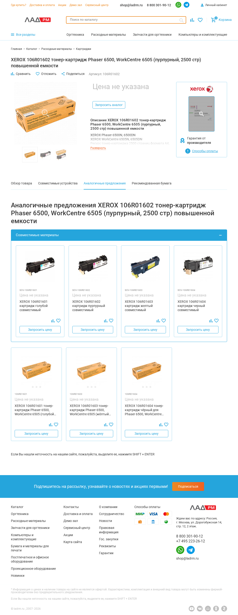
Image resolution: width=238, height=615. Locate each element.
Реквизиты (107, 546)
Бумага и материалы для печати (30, 548)
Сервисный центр (97, 5)
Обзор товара (21, 183)
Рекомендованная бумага (152, 183)
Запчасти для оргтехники (30, 528)
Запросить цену (40, 330)
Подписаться (188, 486)
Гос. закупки (108, 539)
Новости (105, 521)
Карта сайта (72, 542)
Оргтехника (20, 514)
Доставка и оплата (42, 5)
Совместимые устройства (58, 183)
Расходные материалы (28, 521)
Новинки (17, 575)
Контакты (71, 507)
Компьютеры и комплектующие (23, 537)
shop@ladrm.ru (131, 5)
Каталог (17, 507)
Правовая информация (109, 530)
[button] (17, 113)
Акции (62, 5)
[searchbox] (126, 19)
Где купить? (18, 5)
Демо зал (75, 5)
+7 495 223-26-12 (190, 541)
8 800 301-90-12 (159, 5)
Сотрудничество (111, 514)
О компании (108, 507)
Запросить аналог (109, 105)
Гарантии (106, 553)
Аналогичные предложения (105, 183)
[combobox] (126, 20)
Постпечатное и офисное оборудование (30, 559)
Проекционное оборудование (33, 568)
